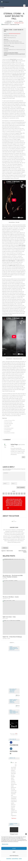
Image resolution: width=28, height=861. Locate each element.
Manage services (5, 844)
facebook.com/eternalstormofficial (11, 52)
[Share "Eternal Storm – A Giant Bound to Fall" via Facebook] (3, 493)
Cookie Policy (8, 858)
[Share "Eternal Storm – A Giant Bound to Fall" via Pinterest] (11, 493)
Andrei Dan (9, 21)
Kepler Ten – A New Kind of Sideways (12, 637)
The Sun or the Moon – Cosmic (11, 597)
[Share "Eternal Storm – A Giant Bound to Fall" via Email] (22, 493)
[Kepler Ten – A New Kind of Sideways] (14, 627)
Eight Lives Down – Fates (9, 617)
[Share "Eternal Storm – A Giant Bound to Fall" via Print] (24, 493)
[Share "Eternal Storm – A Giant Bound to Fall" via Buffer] (16, 493)
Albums (20, 21)
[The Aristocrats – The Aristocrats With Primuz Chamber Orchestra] (14, 566)
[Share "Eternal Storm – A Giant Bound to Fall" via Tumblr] (8, 493)
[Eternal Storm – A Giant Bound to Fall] (14, 24)
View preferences (14, 855)
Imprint (20, 858)
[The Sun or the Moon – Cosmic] (14, 587)
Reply (23, 457)
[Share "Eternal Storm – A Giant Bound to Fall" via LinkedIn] (14, 493)
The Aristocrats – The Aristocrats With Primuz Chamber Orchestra (13, 576)
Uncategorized (8, 22)
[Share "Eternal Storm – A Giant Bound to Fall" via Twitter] (6, 493)
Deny (14, 852)
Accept (14, 848)
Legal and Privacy (15, 858)
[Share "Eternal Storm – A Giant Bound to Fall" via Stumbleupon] (19, 493)
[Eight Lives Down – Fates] (14, 607)
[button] (26, 834)
